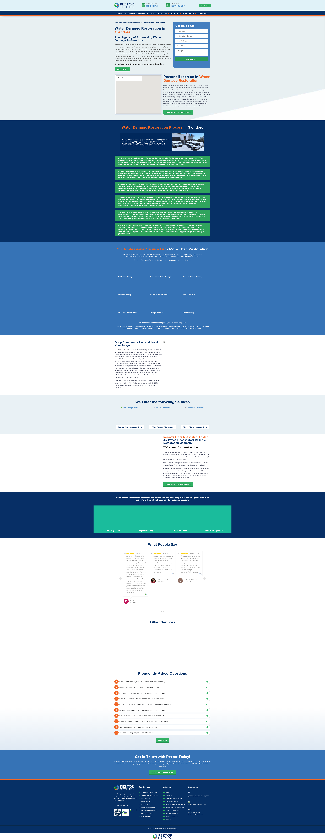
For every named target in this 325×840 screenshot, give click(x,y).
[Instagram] (121, 806)
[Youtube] (124, 806)
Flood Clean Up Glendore (195, 427)
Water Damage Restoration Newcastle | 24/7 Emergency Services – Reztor (139, 22)
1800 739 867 (178, 6)
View (162, 740)
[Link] (127, 806)
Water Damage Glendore (130, 427)
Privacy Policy (173, 829)
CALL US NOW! (175, 3)
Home (116, 22)
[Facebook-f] (115, 806)
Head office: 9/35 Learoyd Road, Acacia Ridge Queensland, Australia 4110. (198, 796)
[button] (162, 161)
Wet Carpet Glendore (162, 427)
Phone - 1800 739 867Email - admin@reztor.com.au (195, 813)
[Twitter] (118, 806)
